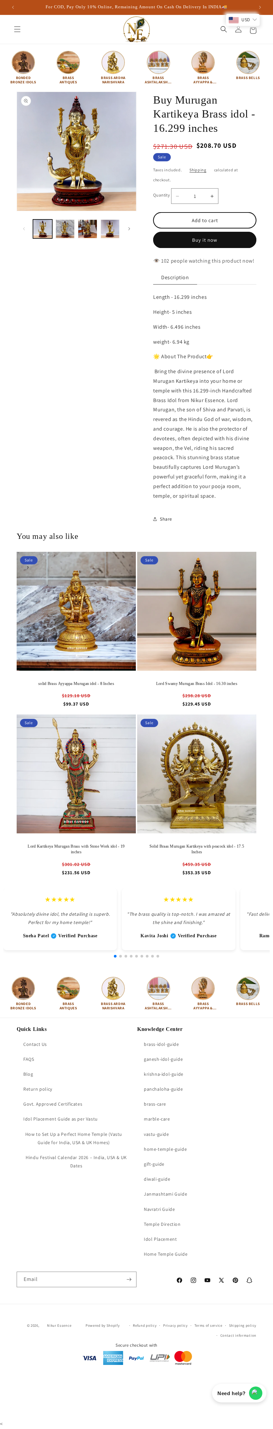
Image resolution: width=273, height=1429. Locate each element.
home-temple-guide (165, 1149)
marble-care (157, 1119)
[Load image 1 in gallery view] (42, 229)
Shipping (197, 169)
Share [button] (166, 519)
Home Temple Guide (165, 1254)
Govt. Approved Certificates (52, 1104)
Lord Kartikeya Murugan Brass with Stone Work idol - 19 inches (76, 849)
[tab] (175, 278)
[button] (17, 29)
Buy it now (204, 240)
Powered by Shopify (103, 1325)
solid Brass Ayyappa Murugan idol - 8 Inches (76, 683)
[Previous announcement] (13, 7)
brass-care (155, 1104)
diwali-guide (157, 1179)
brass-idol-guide (161, 1044)
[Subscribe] (129, 1279)
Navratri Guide (159, 1209)
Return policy (37, 1089)
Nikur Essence (59, 1325)
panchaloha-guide (163, 1089)
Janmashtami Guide (165, 1194)
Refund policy (144, 1325)
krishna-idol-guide (163, 1074)
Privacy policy (175, 1325)
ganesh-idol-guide (163, 1059)
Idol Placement (160, 1239)
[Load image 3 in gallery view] (87, 229)
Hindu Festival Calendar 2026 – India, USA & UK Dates (76, 1161)
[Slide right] (129, 228)
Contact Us (35, 1044)
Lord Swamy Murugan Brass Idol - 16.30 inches (196, 683)
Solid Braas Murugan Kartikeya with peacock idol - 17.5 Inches (196, 849)
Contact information (238, 1335)
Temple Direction (162, 1224)
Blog (28, 1074)
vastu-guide (156, 1134)
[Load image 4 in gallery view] (110, 229)
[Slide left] (24, 228)
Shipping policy (243, 1325)
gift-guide (154, 1164)
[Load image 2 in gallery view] (65, 229)
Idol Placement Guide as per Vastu (60, 1119)
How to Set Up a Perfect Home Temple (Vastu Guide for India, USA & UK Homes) (73, 1138)
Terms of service (208, 1325)
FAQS (28, 1059)
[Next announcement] (260, 7)
